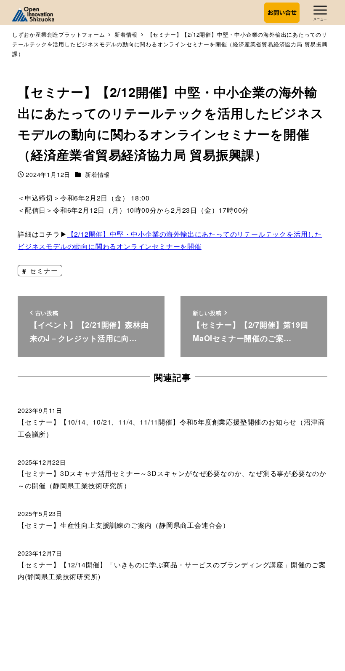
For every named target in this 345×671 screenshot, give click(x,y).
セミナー (42, 270)
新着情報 (97, 174)
